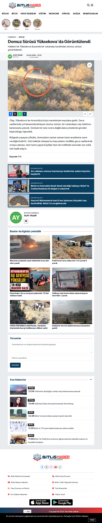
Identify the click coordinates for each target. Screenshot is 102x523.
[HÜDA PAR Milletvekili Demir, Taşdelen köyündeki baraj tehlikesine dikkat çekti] (30, 312)
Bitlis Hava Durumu (62, 476)
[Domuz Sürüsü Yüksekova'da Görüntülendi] (51, 85)
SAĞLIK (76, 14)
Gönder (15, 365)
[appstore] (40, 502)
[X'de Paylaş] (15, 114)
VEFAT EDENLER (28, 14)
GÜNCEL (66, 14)
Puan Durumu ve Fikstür (20, 488)
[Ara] (88, 5)
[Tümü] (91, 380)
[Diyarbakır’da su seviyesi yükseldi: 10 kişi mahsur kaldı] (30, 279)
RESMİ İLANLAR (90, 14)
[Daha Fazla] (25, 114)
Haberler (12, 37)
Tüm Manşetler (61, 488)
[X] (47, 467)
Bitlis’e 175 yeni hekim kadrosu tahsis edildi (51, 428)
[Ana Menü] (92, 5)
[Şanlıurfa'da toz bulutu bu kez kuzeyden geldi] (72, 312)
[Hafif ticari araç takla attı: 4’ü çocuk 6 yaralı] (72, 247)
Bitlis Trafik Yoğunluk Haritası (66, 482)
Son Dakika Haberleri (18, 494)
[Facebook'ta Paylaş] (10, 114)
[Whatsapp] (60, 467)
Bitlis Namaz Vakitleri (19, 482)
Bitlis (31, 412)
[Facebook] (42, 467)
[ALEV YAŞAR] (16, 217)
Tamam (92, 520)
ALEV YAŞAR (30, 216)
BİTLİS (15, 14)
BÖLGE (5, 14)
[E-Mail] (26, 221)
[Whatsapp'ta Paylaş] (20, 114)
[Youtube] (55, 467)
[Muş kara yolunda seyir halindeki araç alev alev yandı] (30, 247)
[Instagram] (51, 467)
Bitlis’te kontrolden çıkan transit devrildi (50, 416)
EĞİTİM (42, 14)
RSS (28, 512)
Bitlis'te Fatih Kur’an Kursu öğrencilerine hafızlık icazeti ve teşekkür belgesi (57, 440)
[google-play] (62, 502)
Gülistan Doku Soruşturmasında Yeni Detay (51, 404)
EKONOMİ (54, 14)
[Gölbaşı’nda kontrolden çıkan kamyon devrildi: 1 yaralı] (72, 279)
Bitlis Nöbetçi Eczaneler (20, 476)
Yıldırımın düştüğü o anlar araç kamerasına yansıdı (54, 391)
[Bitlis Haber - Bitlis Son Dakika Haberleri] (24, 5)
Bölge (22, 37)
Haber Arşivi (60, 494)
